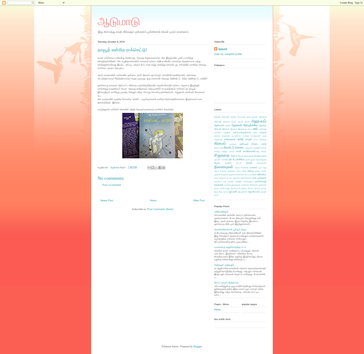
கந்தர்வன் (218, 139)
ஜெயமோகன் (254, 191)
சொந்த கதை (260, 156)
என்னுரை (227, 132)
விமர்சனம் (254, 185)
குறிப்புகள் (244, 144)
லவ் (224, 182)
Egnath (217, 117)
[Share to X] (156, 168)
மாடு (254, 178)
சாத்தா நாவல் (228, 151)
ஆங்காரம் (219, 125)
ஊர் (255, 128)
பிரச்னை (223, 171)
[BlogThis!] (153, 168)
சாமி (238, 151)
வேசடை (251, 188)
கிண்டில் (263, 139)
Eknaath (225, 117)
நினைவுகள (261, 163)
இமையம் (234, 129)
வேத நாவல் (223, 192)
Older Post (199, 200)
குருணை (232, 144)
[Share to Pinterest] (164, 168)
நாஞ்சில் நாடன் (233, 163)
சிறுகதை (222, 155)
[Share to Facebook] (160, 168)
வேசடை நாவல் (260, 188)
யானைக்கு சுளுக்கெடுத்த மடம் (230, 247)
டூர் (230, 159)
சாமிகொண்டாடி (251, 151)
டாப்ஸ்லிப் (224, 160)
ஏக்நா (255, 132)
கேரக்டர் (229, 147)
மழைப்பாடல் (223, 178)
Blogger (198, 346)
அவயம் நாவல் (244, 122)
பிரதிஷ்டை (232, 171)
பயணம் (253, 167)
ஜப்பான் (233, 191)
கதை (264, 136)
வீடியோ (244, 188)
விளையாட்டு (235, 188)
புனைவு (257, 171)
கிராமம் (220, 143)
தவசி (248, 160)
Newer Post (106, 200)
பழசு (260, 167)
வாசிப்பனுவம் (248, 182)
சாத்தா (217, 151)
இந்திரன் (225, 129)
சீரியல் (240, 156)
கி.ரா (256, 139)
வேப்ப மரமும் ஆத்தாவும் (226, 282)
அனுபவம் (258, 121)
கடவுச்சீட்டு (236, 136)
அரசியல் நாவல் (229, 122)
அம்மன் (217, 121)
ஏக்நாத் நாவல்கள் (222, 136)
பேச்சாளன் (240, 174)
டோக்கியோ (239, 159)
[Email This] (149, 168)
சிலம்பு (263, 151)
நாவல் (249, 162)
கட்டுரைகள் (255, 136)
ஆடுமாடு (119, 21)
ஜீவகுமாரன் (242, 192)
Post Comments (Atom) (160, 209)
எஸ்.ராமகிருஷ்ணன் (242, 132)
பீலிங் (244, 171)
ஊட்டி (250, 129)
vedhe (233, 117)
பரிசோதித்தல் (221, 211)
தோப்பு (217, 163)
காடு (240, 139)
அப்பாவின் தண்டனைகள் (247, 117)
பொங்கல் (253, 174)
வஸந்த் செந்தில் (235, 182)
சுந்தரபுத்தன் (249, 156)
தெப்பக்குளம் (261, 160)
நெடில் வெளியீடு (242, 167)
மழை (216, 178)
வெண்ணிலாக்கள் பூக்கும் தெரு (230, 229)
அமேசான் (262, 117)
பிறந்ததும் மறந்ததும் (224, 264)
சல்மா (264, 148)
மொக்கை (218, 182)
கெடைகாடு (218, 148)
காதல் (249, 139)
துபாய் (253, 160)
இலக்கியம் (242, 129)
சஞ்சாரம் (249, 148)
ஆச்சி (227, 125)
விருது (227, 188)
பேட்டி (247, 174)
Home (153, 200)
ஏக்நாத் (263, 132)
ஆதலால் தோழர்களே (244, 125)
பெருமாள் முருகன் (228, 174)
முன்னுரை (261, 178)
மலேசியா (261, 174)
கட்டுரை (246, 136)
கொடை (240, 147)
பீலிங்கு (250, 171)
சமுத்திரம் (257, 148)
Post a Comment (111, 185)
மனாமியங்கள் (245, 178)
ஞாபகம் (217, 160)
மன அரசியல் (234, 178)
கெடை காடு (259, 143)
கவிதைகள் (229, 139)
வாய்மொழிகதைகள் (232, 185)
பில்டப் (239, 171)
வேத (216, 192)
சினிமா (234, 156)
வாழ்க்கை (245, 185)
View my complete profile (228, 54)
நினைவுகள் (223, 167)
